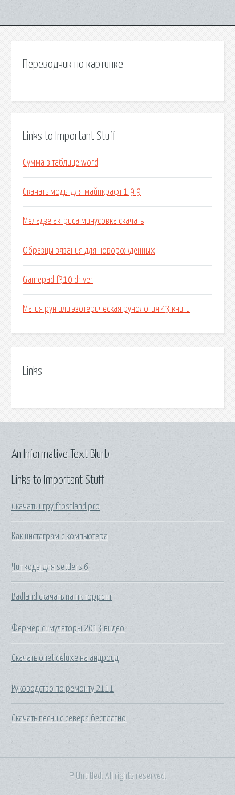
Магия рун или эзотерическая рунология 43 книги (106, 309)
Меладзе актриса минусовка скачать (83, 221)
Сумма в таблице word (60, 162)
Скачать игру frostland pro (55, 506)
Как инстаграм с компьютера (59, 536)
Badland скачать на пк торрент (61, 596)
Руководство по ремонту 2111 (62, 688)
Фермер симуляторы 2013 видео (67, 628)
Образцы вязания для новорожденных (89, 250)
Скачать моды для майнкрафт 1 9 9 (82, 191)
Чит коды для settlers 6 (49, 567)
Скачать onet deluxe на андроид (65, 657)
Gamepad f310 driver (58, 279)
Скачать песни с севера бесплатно (68, 718)
